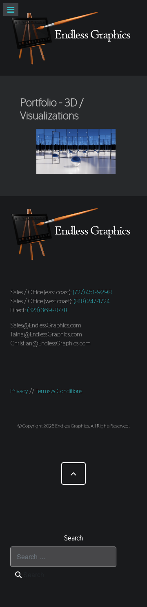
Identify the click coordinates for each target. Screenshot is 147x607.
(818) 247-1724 (92, 301)
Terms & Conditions (59, 391)
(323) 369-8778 (47, 310)
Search (33, 574)
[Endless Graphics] (73, 37)
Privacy (19, 391)
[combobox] (63, 557)
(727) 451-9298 (92, 292)
